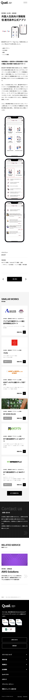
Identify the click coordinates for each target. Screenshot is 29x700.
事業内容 (4, 659)
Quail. (6, 2)
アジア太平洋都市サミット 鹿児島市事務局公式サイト (13, 322)
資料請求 (14, 645)
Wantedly (20, 696)
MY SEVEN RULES (9, 414)
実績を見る (19, 332)
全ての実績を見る (14, 493)
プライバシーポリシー (8, 684)
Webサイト (6, 361)
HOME (2, 597)
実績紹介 (4, 664)
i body (5, 353)
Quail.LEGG (5, 674)
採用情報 (4, 669)
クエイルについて (7, 654)
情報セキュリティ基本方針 (9, 689)
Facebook (25, 696)
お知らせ (4, 679)
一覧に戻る (14, 279)
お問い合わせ (14, 639)
